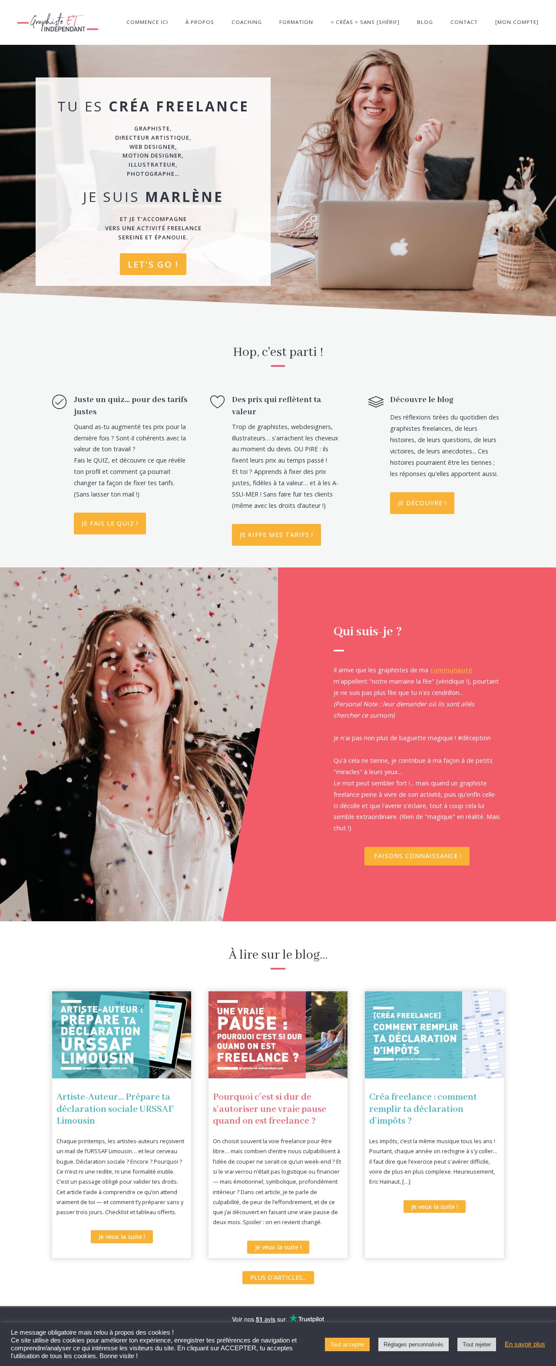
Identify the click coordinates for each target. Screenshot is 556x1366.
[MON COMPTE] (517, 22)
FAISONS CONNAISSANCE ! (418, 856)
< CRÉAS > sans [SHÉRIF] (365, 22)
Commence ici (147, 22)
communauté (451, 670)
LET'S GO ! (153, 264)
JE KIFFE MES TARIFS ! (276, 534)
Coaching (247, 22)
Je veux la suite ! (122, 1236)
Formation (296, 22)
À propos (199, 22)
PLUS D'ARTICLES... (278, 1277)
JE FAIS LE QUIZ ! (110, 523)
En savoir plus (525, 1344)
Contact (464, 22)
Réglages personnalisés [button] (413, 1344)
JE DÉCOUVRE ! (422, 503)
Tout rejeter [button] (477, 1344)
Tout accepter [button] (347, 1344)
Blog (425, 22)
